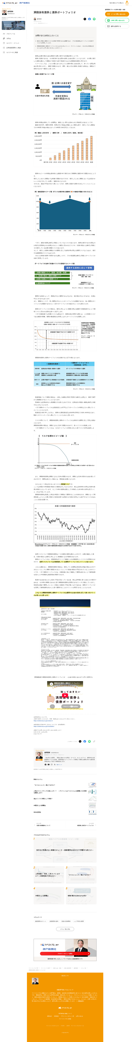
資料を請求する (116, 26)
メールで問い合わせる (118, 14)
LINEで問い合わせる (118, 20)
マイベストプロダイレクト (52, 1025)
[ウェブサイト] (52, 764)
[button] (59, 764)
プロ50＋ (63, 1025)
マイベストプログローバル (77, 1025)
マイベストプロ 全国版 (65, 1019)
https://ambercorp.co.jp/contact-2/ (43, 721)
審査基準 (80, 1001)
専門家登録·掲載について (65, 1013)
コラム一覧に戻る (65, 929)
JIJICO (68, 1025)
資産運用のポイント (43, 23)
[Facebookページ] (45, 764)
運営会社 (49, 1016)
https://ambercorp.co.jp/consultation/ (44, 726)
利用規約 (56, 1016)
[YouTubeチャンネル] (49, 764)
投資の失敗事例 (66, 921)
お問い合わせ (79, 1016)
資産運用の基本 (54, 921)
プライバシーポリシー (67, 1016)
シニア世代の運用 (79, 921)
